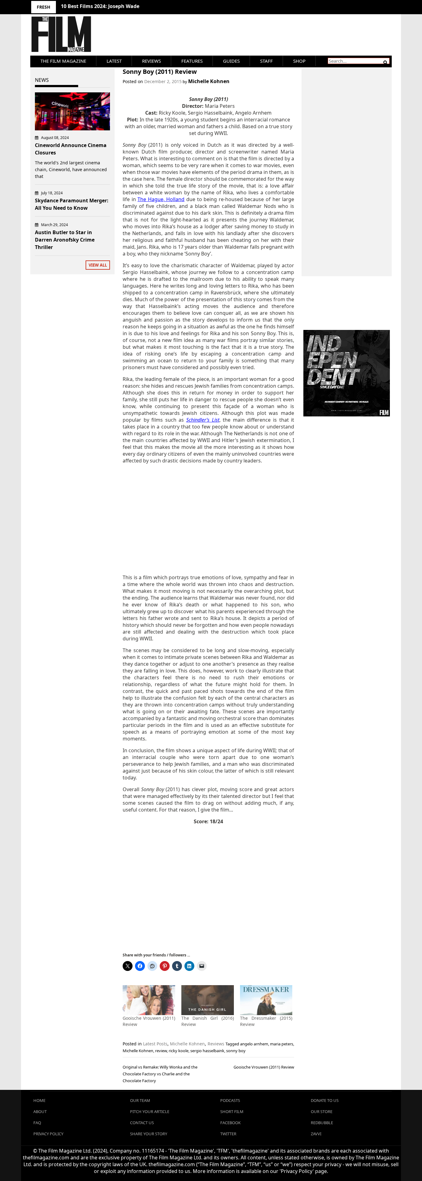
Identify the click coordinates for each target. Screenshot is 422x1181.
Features (192, 61)
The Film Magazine (63, 61)
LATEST (114, 61)
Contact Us (142, 1122)
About (40, 1111)
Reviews (151, 61)
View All (98, 265)
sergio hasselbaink (207, 1050)
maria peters (281, 1044)
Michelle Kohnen (209, 81)
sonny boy (236, 1050)
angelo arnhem (254, 1044)
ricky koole (178, 1050)
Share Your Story (148, 1134)
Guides (231, 61)
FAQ (37, 1122)
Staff (266, 61)
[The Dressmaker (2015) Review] (266, 1000)
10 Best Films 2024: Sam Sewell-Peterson (110, 6)
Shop (299, 61)
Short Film (231, 1111)
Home (39, 1100)
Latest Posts (155, 1044)
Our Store (321, 1111)
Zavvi (316, 1134)
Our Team (140, 1100)
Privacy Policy (48, 1134)
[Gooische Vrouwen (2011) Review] (149, 1000)
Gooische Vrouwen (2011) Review (264, 1067)
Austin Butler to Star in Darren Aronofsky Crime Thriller (65, 240)
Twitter (228, 1134)
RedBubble (322, 1122)
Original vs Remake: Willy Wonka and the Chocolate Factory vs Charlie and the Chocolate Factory (160, 1073)
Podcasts (230, 1100)
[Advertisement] (208, 519)
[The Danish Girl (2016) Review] (207, 1000)
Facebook (230, 1122)
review (161, 1050)
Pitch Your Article (149, 1111)
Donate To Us (325, 1100)
